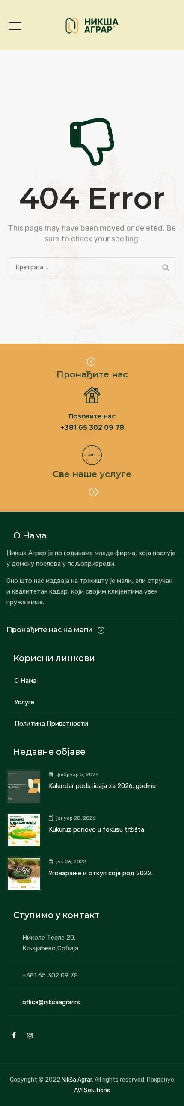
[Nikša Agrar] (91, 25)
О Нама (25, 681)
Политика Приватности (51, 723)
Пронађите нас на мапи (50, 630)
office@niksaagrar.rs (51, 1002)
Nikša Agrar (77, 1079)
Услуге (24, 702)
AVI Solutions (92, 1090)
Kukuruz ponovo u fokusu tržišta (96, 829)
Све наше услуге (92, 474)
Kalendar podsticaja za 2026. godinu (102, 786)
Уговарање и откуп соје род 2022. (101, 873)
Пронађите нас (92, 374)
